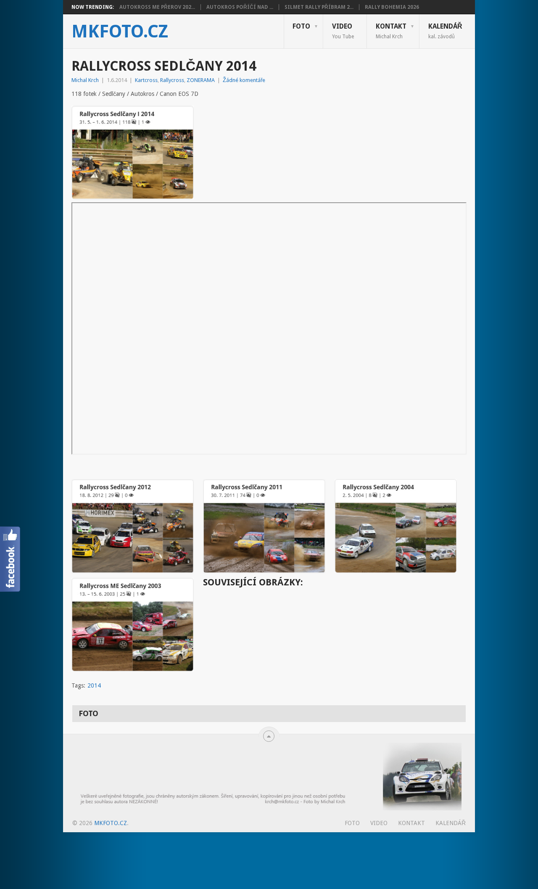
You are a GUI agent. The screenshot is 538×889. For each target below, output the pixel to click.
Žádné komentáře (244, 80)
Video (343, 30)
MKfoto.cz (119, 31)
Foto (301, 26)
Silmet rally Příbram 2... (319, 7)
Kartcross (146, 80)
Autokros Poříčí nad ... (239, 7)
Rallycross (172, 80)
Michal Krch (85, 80)
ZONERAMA (201, 80)
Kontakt (391, 30)
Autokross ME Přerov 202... (157, 7)
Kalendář (445, 30)
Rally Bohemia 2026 (392, 7)
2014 (94, 685)
